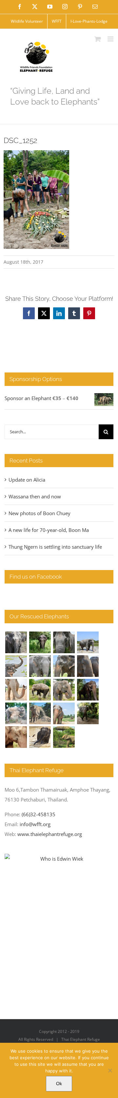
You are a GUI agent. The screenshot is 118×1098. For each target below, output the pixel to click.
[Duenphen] (87, 713)
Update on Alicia (27, 479)
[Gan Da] (40, 666)
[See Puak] (16, 737)
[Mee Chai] (63, 666)
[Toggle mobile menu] (111, 39)
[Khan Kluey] (40, 737)
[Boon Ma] (63, 642)
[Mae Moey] (16, 642)
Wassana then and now (35, 496)
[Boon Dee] (40, 690)
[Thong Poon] (16, 690)
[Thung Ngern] (40, 642)
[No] (110, 1070)
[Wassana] (16, 713)
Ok (59, 1083)
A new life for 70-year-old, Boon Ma (49, 530)
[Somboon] (63, 737)
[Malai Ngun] (87, 690)
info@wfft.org (35, 824)
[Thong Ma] (87, 666)
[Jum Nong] (63, 690)
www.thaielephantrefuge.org (49, 834)
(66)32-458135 (38, 814)
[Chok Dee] (40, 713)
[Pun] (63, 713)
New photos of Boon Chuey (39, 513)
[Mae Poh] (87, 642)
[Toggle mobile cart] (97, 39)
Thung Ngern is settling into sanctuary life (55, 546)
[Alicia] (16, 666)
